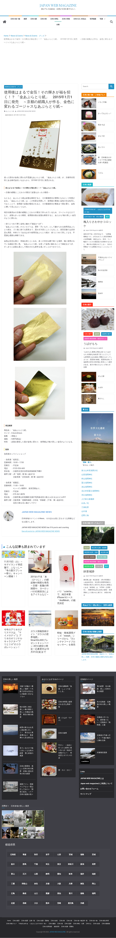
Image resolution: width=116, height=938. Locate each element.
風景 (25, 19)
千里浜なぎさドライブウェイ (105, 259)
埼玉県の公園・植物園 (99, 548)
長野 (94, 864)
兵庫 (70, 884)
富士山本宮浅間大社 (89, 470)
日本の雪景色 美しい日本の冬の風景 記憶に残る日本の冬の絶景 (26, 770)
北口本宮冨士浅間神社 (90, 491)
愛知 (59, 874)
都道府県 (56, 926)
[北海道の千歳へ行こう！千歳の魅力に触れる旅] (87, 738)
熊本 (47, 903)
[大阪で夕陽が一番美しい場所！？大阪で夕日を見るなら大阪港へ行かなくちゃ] (10, 692)
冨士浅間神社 (86, 483)
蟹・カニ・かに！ (65, 770)
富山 (13, 874)
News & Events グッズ (13, 87)
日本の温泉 (68, 923)
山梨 (36, 874)
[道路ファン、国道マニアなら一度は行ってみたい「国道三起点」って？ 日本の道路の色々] (10, 789)
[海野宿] (88, 282)
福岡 (94, 893)
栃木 (13, 864)
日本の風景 (16, 920)
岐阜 (70, 874)
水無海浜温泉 (102, 752)
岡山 (94, 884)
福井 (82, 874)
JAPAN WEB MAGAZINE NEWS (26, 111)
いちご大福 (102, 102)
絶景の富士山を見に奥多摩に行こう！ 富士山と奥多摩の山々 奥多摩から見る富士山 (26, 732)
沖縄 (82, 903)
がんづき (101, 136)
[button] (104, 19)
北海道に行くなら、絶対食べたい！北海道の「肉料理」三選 (103, 721)
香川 (70, 893)
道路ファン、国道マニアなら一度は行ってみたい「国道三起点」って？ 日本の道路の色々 (27, 789)
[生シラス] (88, 149)
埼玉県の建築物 (89, 557)
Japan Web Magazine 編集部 (94, 230)
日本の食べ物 (15, 19)
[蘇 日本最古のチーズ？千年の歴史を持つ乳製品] (88, 161)
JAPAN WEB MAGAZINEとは (92, 778)
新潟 (82, 864)
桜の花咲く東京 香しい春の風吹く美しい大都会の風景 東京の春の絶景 (26, 712)
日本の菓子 (88, 334)
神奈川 (70, 864)
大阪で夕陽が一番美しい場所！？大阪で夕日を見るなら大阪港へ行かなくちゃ (26, 691)
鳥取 (82, 884)
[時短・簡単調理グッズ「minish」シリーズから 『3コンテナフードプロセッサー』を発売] (66, 612)
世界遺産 (93, 19)
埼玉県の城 (104, 552)
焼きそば (101, 125)
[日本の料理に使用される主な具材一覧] (49, 705)
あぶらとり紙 (10, 111)
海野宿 (100, 282)
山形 (59, 854)
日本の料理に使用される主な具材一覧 (65, 704)
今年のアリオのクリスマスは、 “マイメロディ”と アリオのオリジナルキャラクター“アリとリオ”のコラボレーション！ (13, 638)
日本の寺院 (66, 19)
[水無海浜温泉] (87, 753)
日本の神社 (54, 19)
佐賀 (13, 903)
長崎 (24, 903)
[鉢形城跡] (97, 535)
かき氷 (100, 387)
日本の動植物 (106, 923)
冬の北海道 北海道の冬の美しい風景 (103, 704)
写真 (101, 19)
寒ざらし (101, 398)
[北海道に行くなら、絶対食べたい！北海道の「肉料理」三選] (87, 722)
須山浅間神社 (86, 487)
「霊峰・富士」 (87, 462)
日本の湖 (69, 920)
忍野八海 (85, 515)
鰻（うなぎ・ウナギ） (65, 719)
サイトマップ (85, 794)
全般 (58, 24)
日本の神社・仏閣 (78, 923)
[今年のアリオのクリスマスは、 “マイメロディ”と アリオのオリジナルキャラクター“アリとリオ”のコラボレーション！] (13, 612)
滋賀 (94, 874)
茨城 (94, 854)
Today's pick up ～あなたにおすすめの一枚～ (97, 211)
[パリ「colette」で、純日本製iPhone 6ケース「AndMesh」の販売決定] (66, 552)
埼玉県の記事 (88, 566)
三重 (13, 884)
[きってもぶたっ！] (88, 115)
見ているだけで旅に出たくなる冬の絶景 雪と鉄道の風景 (26, 752)
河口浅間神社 (86, 495)
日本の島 (62, 920)
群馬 (24, 864)
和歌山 (24, 884)
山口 (36, 893)
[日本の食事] (49, 734)
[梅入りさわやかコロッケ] (97, 197)
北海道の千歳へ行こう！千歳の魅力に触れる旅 (103, 737)
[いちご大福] (88, 103)
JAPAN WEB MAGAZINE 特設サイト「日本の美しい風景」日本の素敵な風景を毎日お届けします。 (97, 657)
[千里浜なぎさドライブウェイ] (88, 259)
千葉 (36, 864)
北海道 (13, 854)
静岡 (47, 874)
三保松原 (85, 507)
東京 (59, 864)
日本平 (100, 293)
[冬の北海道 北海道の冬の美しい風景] (87, 705)
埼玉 (47, 864)
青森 (24, 854)
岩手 (47, 854)
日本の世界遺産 (47, 926)
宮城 (70, 854)
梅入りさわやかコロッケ (97, 223)
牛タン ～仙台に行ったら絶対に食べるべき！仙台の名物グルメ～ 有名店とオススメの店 (65, 751)
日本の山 (88, 923)
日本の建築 (52, 923)
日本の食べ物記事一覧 (80, 920)
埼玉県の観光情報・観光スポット (95, 562)
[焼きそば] (88, 126)
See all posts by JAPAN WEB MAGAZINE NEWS (41, 531)
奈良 (36, 884)
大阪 (59, 884)
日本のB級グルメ (11, 923)
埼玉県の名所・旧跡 (91, 552)
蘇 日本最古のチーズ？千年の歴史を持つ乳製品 (105, 160)
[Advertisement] (58, 61)
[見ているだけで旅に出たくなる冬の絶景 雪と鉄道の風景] (10, 752)
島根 (24, 893)
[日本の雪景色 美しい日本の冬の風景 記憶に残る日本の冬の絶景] (10, 770)
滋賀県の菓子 (106, 334)
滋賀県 (97, 334)
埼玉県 (86, 548)
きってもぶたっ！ (105, 113)
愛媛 (47, 893)
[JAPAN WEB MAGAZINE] (4, 21)
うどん (100, 173)
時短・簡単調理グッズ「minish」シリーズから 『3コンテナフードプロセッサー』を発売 (67, 638)
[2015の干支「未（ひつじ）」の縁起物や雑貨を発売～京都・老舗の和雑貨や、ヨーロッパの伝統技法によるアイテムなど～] (39, 552)
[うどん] (88, 174)
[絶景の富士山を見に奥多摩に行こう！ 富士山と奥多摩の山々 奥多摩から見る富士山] (10, 733)
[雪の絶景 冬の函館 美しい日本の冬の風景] (87, 689)
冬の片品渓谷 (103, 270)
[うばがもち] (97, 319)
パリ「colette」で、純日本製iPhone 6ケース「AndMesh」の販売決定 (66, 597)
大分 (36, 903)
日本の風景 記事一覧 (28, 920)
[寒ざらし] (88, 399)
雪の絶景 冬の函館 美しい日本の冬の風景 (103, 688)
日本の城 (99, 566)
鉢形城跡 (88, 571)
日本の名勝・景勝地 (43, 920)
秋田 (36, 854)
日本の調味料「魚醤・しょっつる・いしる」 (65, 688)
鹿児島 (70, 903)
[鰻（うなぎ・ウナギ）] (49, 720)
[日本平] (88, 294)
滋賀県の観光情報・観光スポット (95, 338)
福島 (82, 854)
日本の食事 (62, 733)
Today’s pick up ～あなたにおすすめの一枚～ (32, 923)
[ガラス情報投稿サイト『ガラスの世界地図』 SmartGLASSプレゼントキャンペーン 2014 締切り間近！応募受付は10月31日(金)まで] (39, 612)
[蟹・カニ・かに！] (49, 771)
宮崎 (59, 903)
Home (9, 920)
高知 (59, 893)
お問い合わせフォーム (89, 789)
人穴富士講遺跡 (87, 499)
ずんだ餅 (101, 376)
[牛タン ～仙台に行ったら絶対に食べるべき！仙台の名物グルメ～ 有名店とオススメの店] (49, 752)
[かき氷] (88, 388)
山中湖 (84, 511)
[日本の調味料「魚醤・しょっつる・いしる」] (49, 689)
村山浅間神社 (86, 479)
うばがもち (90, 343)
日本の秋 (43, 19)
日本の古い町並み (80, 19)
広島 (13, 893)
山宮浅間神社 (86, 474)
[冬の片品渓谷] (88, 271)
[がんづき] (88, 137)
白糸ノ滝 (85, 503)
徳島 (82, 893)
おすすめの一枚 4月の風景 (93, 217)
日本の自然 (54, 920)
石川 (24, 874)
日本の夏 (33, 19)
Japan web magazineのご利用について (96, 783)
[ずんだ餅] (88, 377)
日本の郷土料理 (104, 920)
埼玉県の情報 (102, 557)
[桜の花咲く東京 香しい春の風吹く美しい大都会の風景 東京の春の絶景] (10, 712)
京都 (47, 884)
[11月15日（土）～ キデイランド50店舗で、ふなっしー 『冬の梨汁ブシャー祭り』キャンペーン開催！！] (13, 552)
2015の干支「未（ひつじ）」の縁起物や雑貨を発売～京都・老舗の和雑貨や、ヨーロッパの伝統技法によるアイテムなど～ (40, 585)
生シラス (101, 147)
